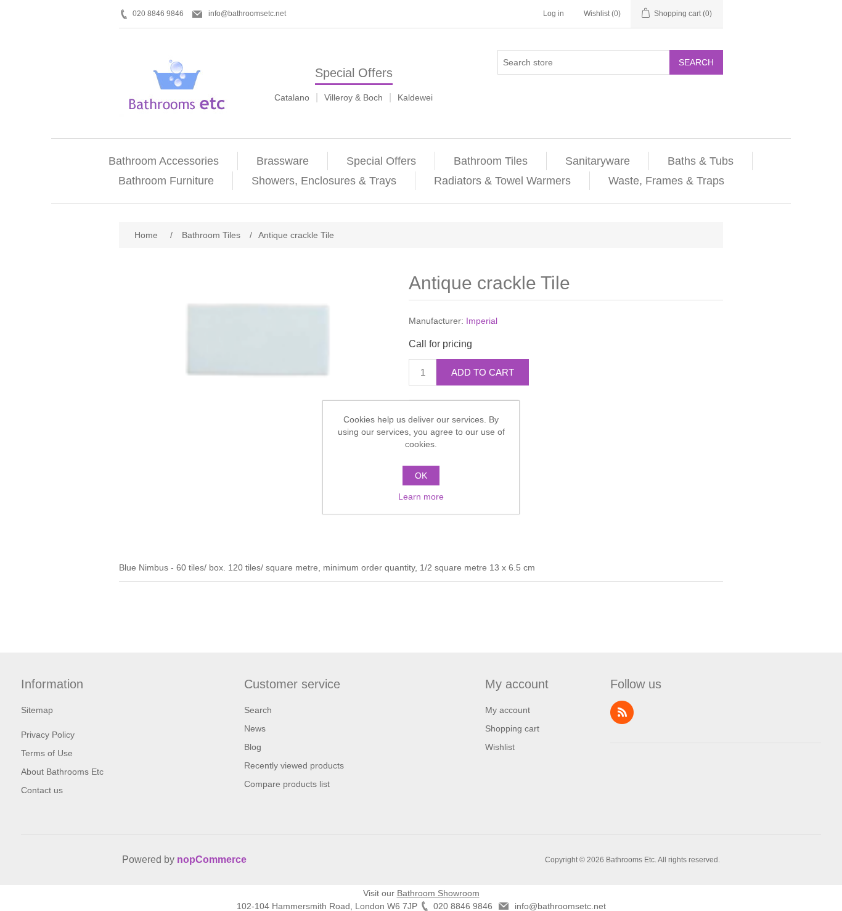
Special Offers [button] (381, 161)
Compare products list (287, 784)
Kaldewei (415, 97)
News (255, 728)
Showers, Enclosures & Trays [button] (323, 181)
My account (507, 710)
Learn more (421, 496)
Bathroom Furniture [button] (166, 181)
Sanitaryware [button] (597, 161)
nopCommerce (212, 859)
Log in (553, 13)
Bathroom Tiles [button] (491, 161)
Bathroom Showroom (438, 893)
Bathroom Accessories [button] (163, 161)
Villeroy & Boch (353, 97)
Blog (252, 747)
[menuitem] (164, 161)
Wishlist (500, 747)
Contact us (42, 790)
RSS (622, 712)
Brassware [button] (282, 161)
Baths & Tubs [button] (701, 161)
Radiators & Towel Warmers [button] (502, 181)
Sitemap (37, 710)
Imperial (481, 321)
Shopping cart (512, 728)
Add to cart (482, 372)
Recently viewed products (294, 765)
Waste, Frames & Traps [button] (666, 181)
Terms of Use (47, 753)
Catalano (291, 97)
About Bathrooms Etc (62, 772)
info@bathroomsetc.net (247, 13)
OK (421, 475)
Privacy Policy (48, 735)
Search (696, 62)
